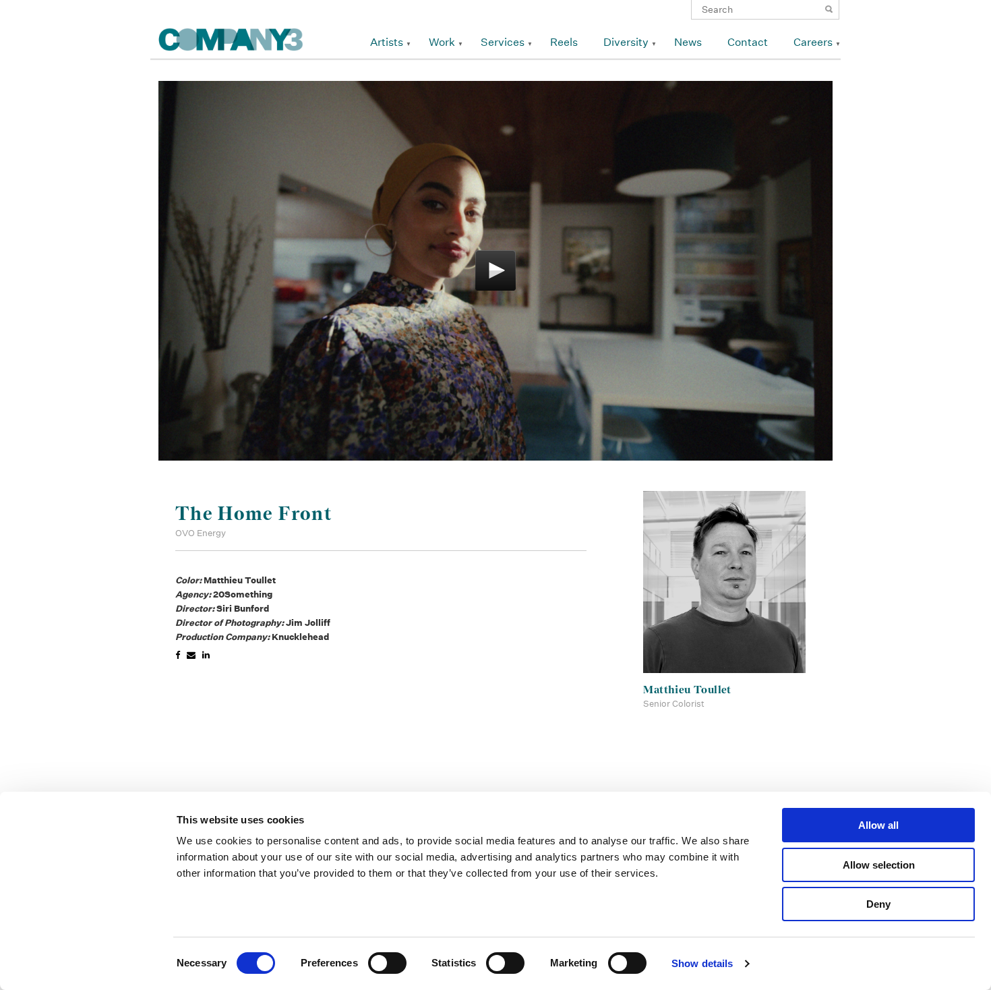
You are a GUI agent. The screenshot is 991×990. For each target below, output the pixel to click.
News (688, 42)
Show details (702, 963)
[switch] (387, 963)
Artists (386, 42)
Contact (747, 42)
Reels (564, 42)
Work (442, 42)
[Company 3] (230, 37)
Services (502, 42)
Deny (878, 904)
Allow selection (879, 865)
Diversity (626, 42)
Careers (813, 42)
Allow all (878, 825)
